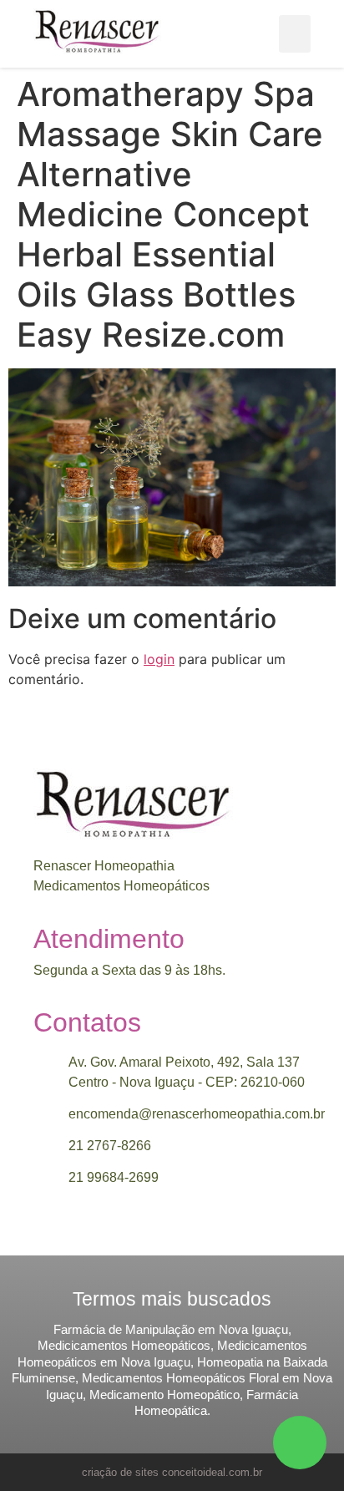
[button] (295, 34)
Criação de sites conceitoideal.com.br (172, 1472)
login (159, 659)
